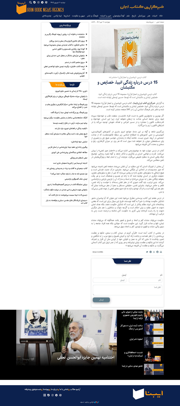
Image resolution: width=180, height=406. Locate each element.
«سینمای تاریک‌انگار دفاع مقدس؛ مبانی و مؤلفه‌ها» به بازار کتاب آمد (66, 202)
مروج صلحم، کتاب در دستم (75, 62)
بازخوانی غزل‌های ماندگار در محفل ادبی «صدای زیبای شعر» (66, 57)
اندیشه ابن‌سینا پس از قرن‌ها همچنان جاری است (70, 163)
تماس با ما (64, 389)
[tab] (72, 84)
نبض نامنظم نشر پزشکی (78, 157)
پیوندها (46, 389)
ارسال (101, 300)
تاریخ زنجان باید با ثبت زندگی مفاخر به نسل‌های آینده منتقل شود (66, 135)
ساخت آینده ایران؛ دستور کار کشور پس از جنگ (132, 327)
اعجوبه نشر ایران (136, 339)
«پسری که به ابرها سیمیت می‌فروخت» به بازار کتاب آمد (67, 195)
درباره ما (54, 389)
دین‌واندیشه (150, 22)
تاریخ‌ (134, 16)
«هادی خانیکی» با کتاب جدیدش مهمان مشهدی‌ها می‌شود (64, 45)
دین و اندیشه (105, 16)
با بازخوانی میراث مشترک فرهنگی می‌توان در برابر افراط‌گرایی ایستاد (66, 97)
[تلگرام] (56, 395)
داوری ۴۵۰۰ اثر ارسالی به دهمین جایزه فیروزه (71, 91)
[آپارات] (60, 395)
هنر (148, 16)
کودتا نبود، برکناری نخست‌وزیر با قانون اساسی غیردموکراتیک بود (68, 50)
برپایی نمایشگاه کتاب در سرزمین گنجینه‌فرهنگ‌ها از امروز (67, 184)
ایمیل (124, 275)
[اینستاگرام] (52, 395)
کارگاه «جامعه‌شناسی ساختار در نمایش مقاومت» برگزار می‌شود (65, 117)
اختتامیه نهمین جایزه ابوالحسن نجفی (85, 357)
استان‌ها (67, 16)
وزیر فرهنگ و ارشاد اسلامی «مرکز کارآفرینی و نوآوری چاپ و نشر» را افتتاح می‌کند (66, 106)
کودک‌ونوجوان (119, 16)
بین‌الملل (141, 16)
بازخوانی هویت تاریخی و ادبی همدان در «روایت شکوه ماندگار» (65, 189)
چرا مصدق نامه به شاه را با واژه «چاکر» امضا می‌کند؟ (68, 173)
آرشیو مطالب (75, 389)
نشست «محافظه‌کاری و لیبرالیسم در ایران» (133, 354)
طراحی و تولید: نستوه (87, 402)
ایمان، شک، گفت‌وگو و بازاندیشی (76, 179)
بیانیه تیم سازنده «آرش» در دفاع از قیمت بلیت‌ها (70, 123)
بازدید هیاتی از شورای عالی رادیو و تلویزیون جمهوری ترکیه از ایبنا (132, 315)
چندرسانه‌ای (46, 16)
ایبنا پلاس (57, 16)
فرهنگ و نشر (92, 16)
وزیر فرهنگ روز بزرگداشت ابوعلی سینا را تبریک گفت (69, 112)
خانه (161, 16)
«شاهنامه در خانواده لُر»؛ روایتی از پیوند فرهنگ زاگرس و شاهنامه (65, 35)
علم (128, 16)
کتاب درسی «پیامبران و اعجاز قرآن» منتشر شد (127, 77)
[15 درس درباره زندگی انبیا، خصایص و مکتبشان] (127, 49)
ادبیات (154, 16)
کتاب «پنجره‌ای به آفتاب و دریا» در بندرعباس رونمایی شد (67, 168)
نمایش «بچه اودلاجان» (79, 141)
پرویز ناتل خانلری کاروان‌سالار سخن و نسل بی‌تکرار (67, 41)
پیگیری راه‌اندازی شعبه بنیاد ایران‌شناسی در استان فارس (67, 147)
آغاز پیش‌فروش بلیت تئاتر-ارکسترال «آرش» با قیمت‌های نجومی (65, 74)
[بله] (48, 395)
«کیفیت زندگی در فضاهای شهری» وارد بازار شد (71, 128)
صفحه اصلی (160, 22)
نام (161, 275)
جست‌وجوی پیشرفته (33, 389)
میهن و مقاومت (78, 16)
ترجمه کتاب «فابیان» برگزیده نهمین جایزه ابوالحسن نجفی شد (64, 68)
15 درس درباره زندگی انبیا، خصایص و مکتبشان (128, 85)
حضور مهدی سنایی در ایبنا (132, 366)
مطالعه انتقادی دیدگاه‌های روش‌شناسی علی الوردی (69, 152)
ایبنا (142, 7)
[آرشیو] (44, 395)
